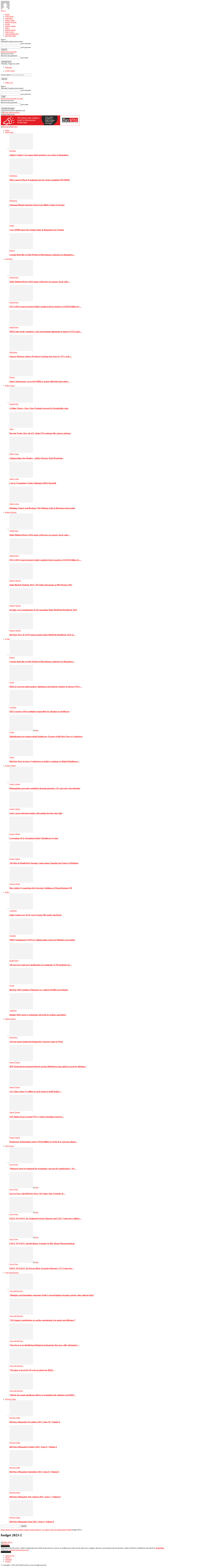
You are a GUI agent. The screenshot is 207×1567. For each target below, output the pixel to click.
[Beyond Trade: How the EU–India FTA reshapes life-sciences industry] (21, 427)
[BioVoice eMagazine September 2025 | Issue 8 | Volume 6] (21, 1466)
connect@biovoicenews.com (19, 1550)
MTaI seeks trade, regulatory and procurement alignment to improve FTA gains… (45, 331)
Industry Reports (10, 22)
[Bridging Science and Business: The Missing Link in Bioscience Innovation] (21, 502)
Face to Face (9, 32)
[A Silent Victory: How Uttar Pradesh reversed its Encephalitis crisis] (21, 402)
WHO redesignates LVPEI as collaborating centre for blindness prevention (42, 940)
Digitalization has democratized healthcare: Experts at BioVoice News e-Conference (45, 736)
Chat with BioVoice (12, 34)
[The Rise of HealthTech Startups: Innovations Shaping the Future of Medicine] (21, 857)
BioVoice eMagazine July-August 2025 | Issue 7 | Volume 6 (35, 1497)
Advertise (8, 1559)
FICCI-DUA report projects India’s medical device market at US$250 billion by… (45, 306)
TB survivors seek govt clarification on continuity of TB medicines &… (40, 965)
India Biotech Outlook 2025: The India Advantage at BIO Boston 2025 (40, 585)
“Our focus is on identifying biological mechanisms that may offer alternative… (44, 1345)
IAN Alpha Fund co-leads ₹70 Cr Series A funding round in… (36, 1117)
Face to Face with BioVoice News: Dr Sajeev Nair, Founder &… (37, 1193)
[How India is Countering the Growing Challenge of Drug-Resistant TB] (21, 882)
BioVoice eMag (10, 36)
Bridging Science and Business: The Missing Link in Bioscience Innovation (42, 508)
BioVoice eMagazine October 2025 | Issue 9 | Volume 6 (33, 1447)
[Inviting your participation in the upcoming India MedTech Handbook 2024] (21, 604)
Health (11, 226)
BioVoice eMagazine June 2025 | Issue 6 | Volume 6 (31, 1522)
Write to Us (9, 83)
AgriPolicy (13, 911)
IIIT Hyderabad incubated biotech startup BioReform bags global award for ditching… (48, 1066)
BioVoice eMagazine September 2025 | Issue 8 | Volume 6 (34, 1472)
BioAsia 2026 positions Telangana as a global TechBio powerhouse (38, 990)
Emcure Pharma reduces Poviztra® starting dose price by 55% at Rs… (40, 356)
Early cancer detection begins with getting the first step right (35, 813)
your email (24, 58)
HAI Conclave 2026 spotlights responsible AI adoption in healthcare (39, 711)
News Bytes (9, 16)
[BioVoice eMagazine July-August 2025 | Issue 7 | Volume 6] (21, 1491)
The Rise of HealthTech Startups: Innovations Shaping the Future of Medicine (43, 863)
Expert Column (10, 26)
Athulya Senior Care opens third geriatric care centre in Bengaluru (38, 155)
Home (7, 14)
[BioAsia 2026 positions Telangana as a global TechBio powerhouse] (21, 984)
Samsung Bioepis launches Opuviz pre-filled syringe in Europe (36, 205)
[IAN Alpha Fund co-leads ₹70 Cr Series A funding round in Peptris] (21, 1110)
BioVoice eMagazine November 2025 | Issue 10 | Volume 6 (34, 1422)
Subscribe (8, 67)
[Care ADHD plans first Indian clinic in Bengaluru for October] (21, 224)
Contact (7, 1561)
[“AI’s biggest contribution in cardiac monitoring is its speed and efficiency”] (21, 1314)
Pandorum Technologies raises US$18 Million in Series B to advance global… (43, 1142)
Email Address (6, 75)
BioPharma (13, 176)
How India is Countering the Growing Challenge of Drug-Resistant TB (40, 888)
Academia (12, 707)
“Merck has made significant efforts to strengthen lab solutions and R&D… (42, 1395)
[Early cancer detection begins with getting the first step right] (21, 807)
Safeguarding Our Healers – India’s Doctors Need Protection (36, 458)
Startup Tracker (10, 30)
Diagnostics (13, 1037)
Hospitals (12, 151)
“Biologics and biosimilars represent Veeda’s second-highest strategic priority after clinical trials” (51, 1295)
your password (26, 47)
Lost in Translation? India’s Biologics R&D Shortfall (32, 483)
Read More (160, 1548)
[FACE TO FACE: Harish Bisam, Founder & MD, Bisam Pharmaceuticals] (23, 1237)
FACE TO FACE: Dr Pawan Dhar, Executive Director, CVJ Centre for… (41, 1268)
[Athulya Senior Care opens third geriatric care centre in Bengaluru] (21, 149)
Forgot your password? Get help (12, 98)
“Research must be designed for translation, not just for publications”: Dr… (42, 1168)
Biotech (12, 251)
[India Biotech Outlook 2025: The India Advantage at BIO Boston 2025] (21, 579)
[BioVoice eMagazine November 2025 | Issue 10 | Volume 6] (21, 1416)
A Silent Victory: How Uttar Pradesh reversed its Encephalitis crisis (38, 408)
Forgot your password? (9, 52)
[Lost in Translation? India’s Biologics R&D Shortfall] (21, 477)
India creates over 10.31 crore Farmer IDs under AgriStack (35, 915)
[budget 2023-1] (7, 1542)
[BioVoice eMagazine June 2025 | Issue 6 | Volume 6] (21, 1516)
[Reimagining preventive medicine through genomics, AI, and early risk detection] (21, 782)
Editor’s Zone (10, 20)
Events (7, 24)
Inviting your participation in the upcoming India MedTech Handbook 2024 (43, 610)
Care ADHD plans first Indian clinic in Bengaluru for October (36, 230)
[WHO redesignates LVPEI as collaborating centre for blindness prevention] (21, 934)
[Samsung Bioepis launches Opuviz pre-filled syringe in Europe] (21, 199)
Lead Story (9, 18)
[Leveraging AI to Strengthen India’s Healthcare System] (21, 832)
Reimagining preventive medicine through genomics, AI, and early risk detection (44, 788)
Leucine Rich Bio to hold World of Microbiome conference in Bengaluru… (42, 255)
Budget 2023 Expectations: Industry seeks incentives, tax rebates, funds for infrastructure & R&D (38, 1530)
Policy (7, 28)
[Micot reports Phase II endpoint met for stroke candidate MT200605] (21, 174)
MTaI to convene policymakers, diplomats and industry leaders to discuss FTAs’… (45, 686)
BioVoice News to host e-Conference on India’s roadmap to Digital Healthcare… (44, 761)
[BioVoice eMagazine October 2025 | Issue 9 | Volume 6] (21, 1441)
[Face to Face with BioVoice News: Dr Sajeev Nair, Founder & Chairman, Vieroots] (23, 1187)
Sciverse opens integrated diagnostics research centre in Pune (36, 1041)
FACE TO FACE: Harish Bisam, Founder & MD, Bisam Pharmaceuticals (42, 1243)
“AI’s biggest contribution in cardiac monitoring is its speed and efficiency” (42, 1320)
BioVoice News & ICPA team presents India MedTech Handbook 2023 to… (42, 635)
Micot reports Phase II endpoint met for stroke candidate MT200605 (39, 180)
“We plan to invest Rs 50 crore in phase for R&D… (32, 1370)
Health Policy (14, 277)
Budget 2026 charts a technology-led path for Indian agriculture (37, 1015)
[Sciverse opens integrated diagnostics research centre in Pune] (21, 1035)
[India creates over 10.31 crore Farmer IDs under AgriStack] (21, 909)
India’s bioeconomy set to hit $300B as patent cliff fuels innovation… (39, 381)
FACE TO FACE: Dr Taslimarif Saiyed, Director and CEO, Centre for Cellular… (45, 1218)
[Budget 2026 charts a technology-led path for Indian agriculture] (21, 1009)
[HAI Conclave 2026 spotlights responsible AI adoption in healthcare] (21, 705)
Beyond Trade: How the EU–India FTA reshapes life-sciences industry (40, 433)
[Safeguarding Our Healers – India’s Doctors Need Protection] (21, 452)
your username (26, 43)
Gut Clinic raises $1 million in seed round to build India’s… (35, 1091)
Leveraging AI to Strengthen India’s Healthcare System (33, 838)
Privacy (7, 1557)
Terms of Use (9, 1556)
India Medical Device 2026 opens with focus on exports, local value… (39, 282)
